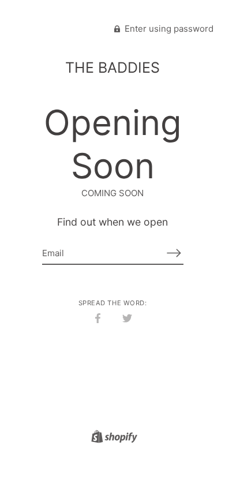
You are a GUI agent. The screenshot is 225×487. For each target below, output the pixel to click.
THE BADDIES (112, 67)
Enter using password (167, 28)
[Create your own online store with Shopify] (112, 438)
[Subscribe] (174, 253)
